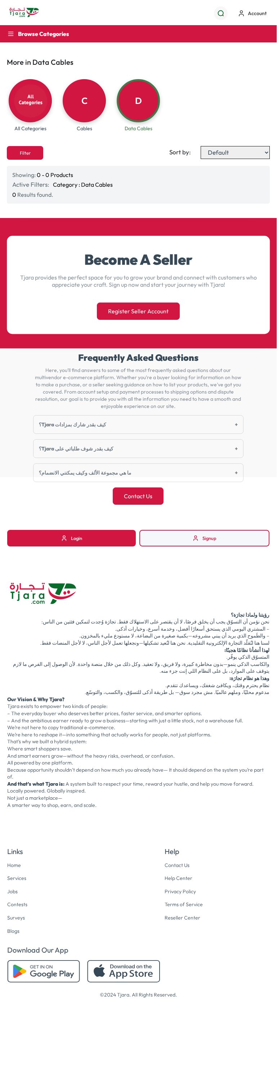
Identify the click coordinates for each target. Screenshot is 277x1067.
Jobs (12, 891)
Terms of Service (184, 904)
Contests (17, 904)
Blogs (13, 931)
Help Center (178, 878)
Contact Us (138, 496)
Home (14, 865)
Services (16, 878)
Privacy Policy (180, 891)
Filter (25, 153)
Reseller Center (182, 917)
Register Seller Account (138, 311)
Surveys (16, 917)
